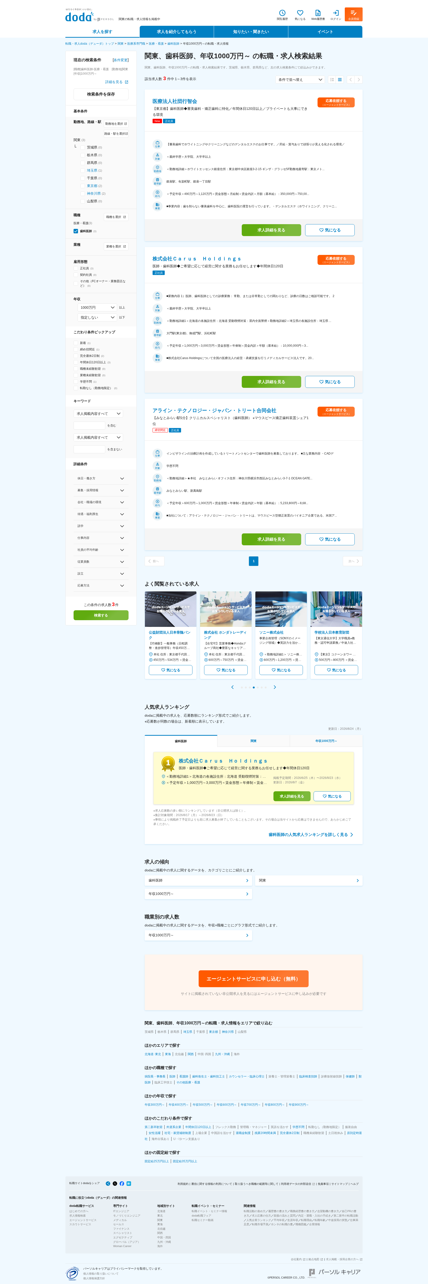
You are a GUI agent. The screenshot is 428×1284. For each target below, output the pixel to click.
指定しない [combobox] (89, 317)
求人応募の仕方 (261, 1215)
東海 (160, 1224)
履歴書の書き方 (277, 1211)
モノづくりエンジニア (126, 1215)
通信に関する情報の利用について (211, 1183)
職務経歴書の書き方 (302, 1211)
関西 (160, 1232)
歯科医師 (173, 43)
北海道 (161, 1211)
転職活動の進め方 (255, 1211)
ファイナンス (121, 1228)
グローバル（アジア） (126, 1241)
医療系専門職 (136, 43)
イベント (325, 32)
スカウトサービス (80, 1224)
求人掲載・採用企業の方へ (342, 1259)
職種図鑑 (300, 1224)
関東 (121, 43)
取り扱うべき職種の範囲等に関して (256, 1183)
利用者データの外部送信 (296, 1183)
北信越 (161, 1228)
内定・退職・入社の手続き (314, 1215)
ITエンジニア (121, 1211)
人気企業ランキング (258, 1220)
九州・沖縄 (164, 1241)
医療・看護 (156, 43)
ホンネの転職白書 (282, 1224)
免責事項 (323, 1183)
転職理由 (306, 1220)
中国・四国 (164, 1237)
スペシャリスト (122, 1232)
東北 (160, 1215)
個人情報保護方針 (94, 1278)
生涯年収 (292, 1220)
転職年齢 (320, 1220)
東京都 (92, 186)
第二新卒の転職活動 (346, 1215)
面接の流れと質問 (284, 1215)
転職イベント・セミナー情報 (209, 1211)
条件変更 (121, 60)
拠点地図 (313, 1259)
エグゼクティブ (122, 1237)
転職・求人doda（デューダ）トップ (89, 43)
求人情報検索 (77, 1215)
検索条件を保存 (101, 94)
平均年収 (279, 1220)
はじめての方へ (78, 1211)
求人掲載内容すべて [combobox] (92, 414)
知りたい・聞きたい (251, 32)
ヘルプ (354, 1183)
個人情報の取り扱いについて (101, 1273)
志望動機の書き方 (328, 1211)
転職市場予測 (260, 1224)
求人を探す (102, 32)
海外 (160, 1246)
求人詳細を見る (271, 230)
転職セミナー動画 (203, 1220)
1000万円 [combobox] (88, 307)
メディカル (120, 1220)
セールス (118, 1224)
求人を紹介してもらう (177, 32)
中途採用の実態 (337, 1220)
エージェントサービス (83, 1220)
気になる (333, 230)
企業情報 (314, 1224)
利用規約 (183, 1183)
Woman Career (122, 1246)
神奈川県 (94, 193)
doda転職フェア (201, 1215)
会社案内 (296, 1259)
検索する (101, 615)
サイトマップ (339, 1183)
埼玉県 (92, 170)
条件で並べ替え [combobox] (291, 80)
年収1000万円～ (161, 894)
